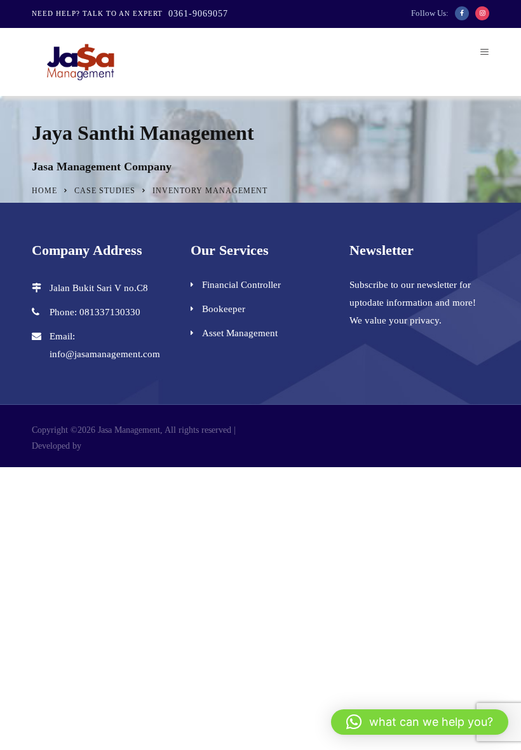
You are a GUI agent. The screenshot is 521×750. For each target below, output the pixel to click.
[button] (419, 722)
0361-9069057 (198, 13)
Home (44, 190)
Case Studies (104, 190)
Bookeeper (223, 309)
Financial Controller (241, 285)
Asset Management (240, 333)
